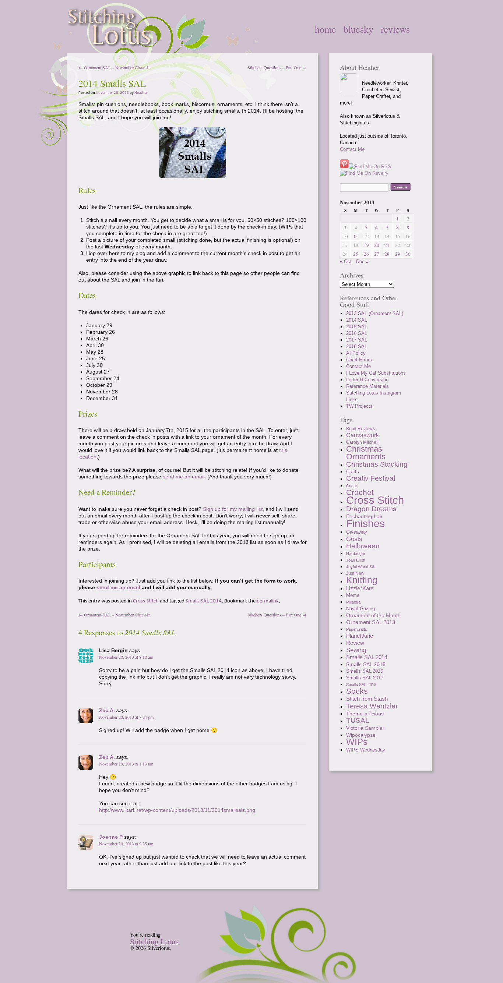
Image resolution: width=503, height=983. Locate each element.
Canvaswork (362, 435)
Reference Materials (367, 386)
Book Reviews (360, 428)
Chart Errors (359, 360)
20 (376, 245)
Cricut (351, 486)
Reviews (395, 29)
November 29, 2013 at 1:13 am (126, 764)
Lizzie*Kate (359, 588)
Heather (141, 93)
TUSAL (357, 720)
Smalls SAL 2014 (204, 601)
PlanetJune (359, 636)
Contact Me (352, 149)
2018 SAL (356, 346)
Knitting (361, 580)
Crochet (360, 492)
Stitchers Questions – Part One (277, 67)
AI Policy (356, 353)
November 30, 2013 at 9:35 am (126, 843)
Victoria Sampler (365, 728)
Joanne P (111, 837)
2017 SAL (356, 340)
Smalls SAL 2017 (364, 677)
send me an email (183, 477)
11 (355, 236)
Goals (354, 538)
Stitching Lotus (154, 941)
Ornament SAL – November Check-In (114, 67)
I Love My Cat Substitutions (376, 373)
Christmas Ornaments (366, 452)
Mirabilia (353, 602)
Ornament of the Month (373, 615)
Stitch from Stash (367, 699)
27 (376, 254)
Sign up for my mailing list (233, 509)
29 (397, 254)
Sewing (356, 650)
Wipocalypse (361, 735)
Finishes (365, 523)
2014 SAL (356, 320)
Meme (352, 595)
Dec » (362, 261)
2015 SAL (356, 326)
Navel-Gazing (360, 608)
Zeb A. (107, 710)
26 (366, 254)
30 (408, 254)
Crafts (352, 471)
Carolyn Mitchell (362, 442)
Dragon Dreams (371, 509)
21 (387, 245)
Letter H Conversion (367, 379)
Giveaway (356, 532)
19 (366, 245)
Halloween (363, 546)
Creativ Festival (370, 478)
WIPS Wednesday (365, 750)
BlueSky (358, 29)
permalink (268, 601)
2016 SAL (356, 333)
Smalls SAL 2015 (366, 664)
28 (387, 254)
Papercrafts (356, 629)
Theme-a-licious (365, 714)
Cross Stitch (146, 601)
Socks (357, 691)
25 (355, 254)
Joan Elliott (355, 560)
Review (355, 643)
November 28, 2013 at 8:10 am (126, 657)
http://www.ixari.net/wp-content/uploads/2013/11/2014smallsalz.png (177, 810)
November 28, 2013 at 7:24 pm (126, 717)
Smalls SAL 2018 (361, 684)
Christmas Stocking (377, 464)
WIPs (356, 742)
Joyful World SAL (361, 567)
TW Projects (359, 406)
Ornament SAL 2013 (370, 622)
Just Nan (355, 573)
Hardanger (355, 553)
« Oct (346, 261)
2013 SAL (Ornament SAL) (374, 313)
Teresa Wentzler (372, 706)
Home (325, 29)
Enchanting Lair (364, 516)
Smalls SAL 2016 (364, 671)
